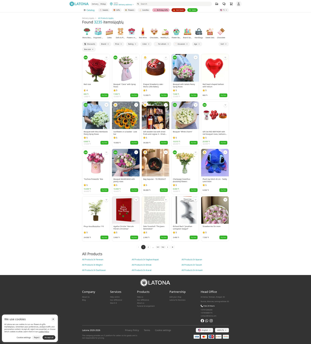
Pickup (103, 4)
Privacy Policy (132, 330)
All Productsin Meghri (92, 264)
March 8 (113, 303)
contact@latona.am (208, 316)
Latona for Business (177, 300)
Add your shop (175, 297)
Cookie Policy (44, 331)
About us (140, 303)
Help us (140, 297)
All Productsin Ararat (141, 270)
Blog (84, 300)
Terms (147, 330)
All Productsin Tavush (192, 264)
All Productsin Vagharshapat (145, 259)
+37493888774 (206, 313)
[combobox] (204, 330)
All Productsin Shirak (141, 264)
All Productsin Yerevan (92, 259)
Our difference (116, 300)
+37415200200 (206, 310)
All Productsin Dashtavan (94, 270)
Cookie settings (163, 330)
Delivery (95, 4)
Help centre (115, 297)
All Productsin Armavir (192, 270)
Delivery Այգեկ (88, 18)
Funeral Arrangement (146, 306)
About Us (86, 297)
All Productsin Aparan (192, 259)
